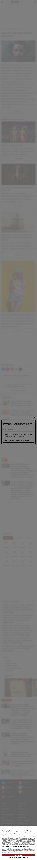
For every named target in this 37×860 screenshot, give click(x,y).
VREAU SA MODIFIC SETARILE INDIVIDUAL (18, 857)
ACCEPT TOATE (18, 855)
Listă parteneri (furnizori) (5, 852)
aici (15, 841)
